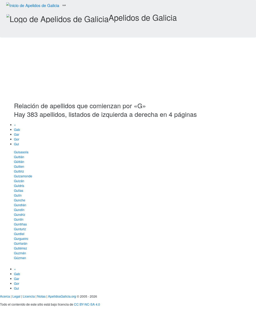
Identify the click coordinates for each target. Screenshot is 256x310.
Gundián (20, 205)
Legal (16, 296)
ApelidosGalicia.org (62, 296)
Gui (16, 144)
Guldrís (19, 185)
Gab (17, 129)
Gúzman (20, 257)
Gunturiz (20, 229)
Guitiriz (19, 171)
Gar (16, 134)
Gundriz (19, 214)
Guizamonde (23, 176)
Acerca (5, 296)
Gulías (18, 190)
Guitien (19, 166)
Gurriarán (20, 243)
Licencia (29, 296)
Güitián (19, 161)
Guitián (19, 156)
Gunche (19, 200)
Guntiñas (20, 224)
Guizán (19, 181)
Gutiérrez (20, 248)
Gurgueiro (21, 238)
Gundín (19, 209)
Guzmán (20, 253)
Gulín (18, 195)
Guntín (18, 219)
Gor (16, 139)
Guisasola (21, 152)
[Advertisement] (128, 72)
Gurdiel (19, 233)
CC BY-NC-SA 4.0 (87, 304)
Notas (41, 296)
